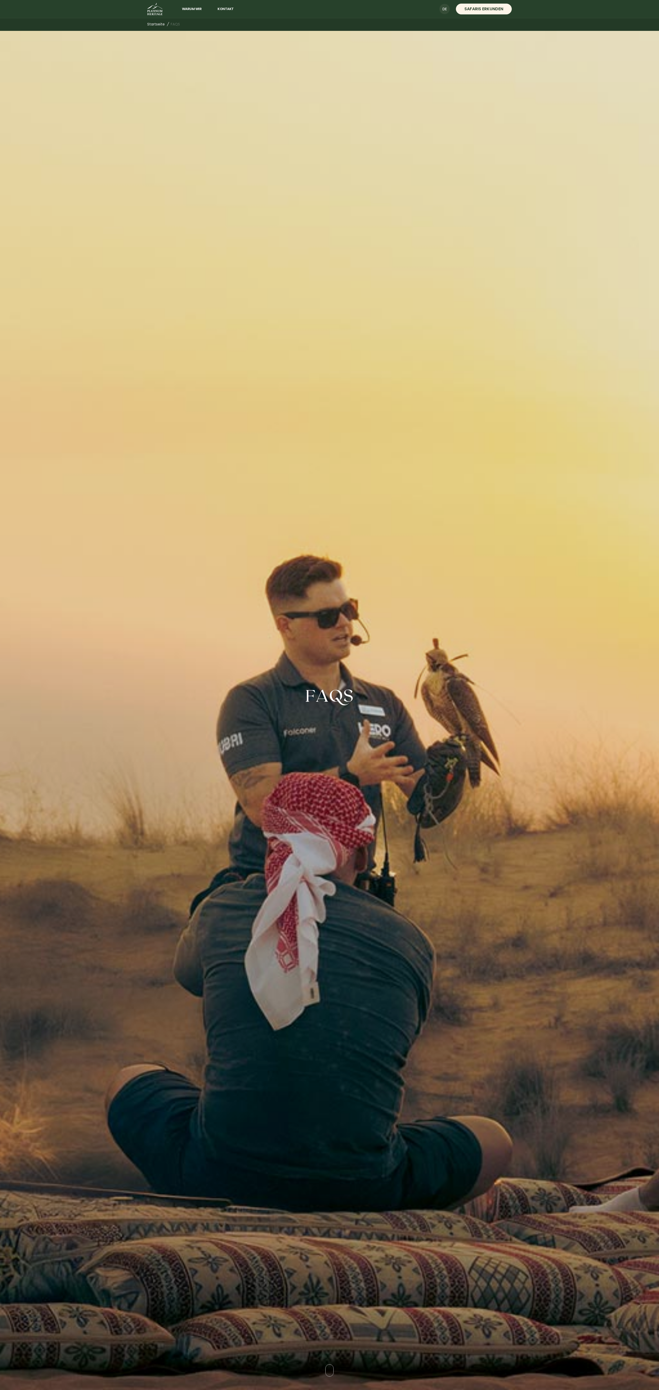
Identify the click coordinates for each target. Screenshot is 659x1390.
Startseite (156, 24)
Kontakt (226, 8)
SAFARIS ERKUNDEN (483, 9)
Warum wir (192, 8)
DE (445, 9)
